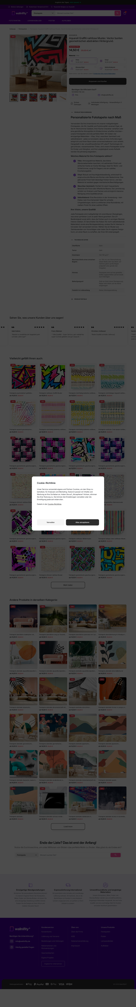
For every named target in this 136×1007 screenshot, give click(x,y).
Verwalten (51, 522)
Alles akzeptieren (82, 522)
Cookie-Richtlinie (54, 504)
